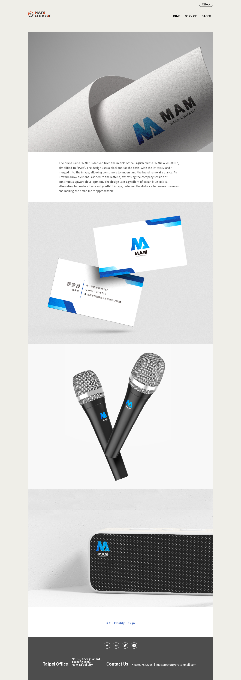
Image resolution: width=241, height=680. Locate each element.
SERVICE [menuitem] (191, 16)
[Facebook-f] (107, 645)
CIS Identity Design (122, 623)
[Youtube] (134, 645)
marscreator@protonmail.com (176, 664)
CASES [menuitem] (206, 16)
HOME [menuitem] (176, 16)
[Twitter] (125, 645)
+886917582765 (142, 664)
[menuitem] (205, 4)
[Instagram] (116, 645)
